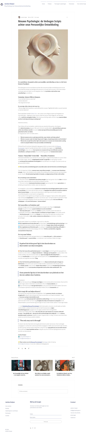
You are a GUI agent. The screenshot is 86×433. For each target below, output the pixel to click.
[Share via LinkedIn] (25, 348)
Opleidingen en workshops (11, 410)
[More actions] (67, 17)
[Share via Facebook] (18, 348)
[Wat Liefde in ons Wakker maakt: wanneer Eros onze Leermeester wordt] (43, 365)
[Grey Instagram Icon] (35, 428)
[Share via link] (28, 348)
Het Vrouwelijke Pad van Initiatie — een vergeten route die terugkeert (20, 374)
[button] (7, 415)
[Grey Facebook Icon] (32, 428)
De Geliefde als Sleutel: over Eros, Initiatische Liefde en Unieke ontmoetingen (64, 374)
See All (73, 357)
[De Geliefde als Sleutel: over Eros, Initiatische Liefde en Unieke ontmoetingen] (65, 365)
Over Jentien (8, 406)
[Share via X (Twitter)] (22, 348)
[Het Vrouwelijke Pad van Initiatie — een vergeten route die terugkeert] (21, 365)
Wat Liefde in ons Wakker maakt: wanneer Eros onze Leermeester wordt (42, 374)
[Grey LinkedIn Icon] (30, 428)
